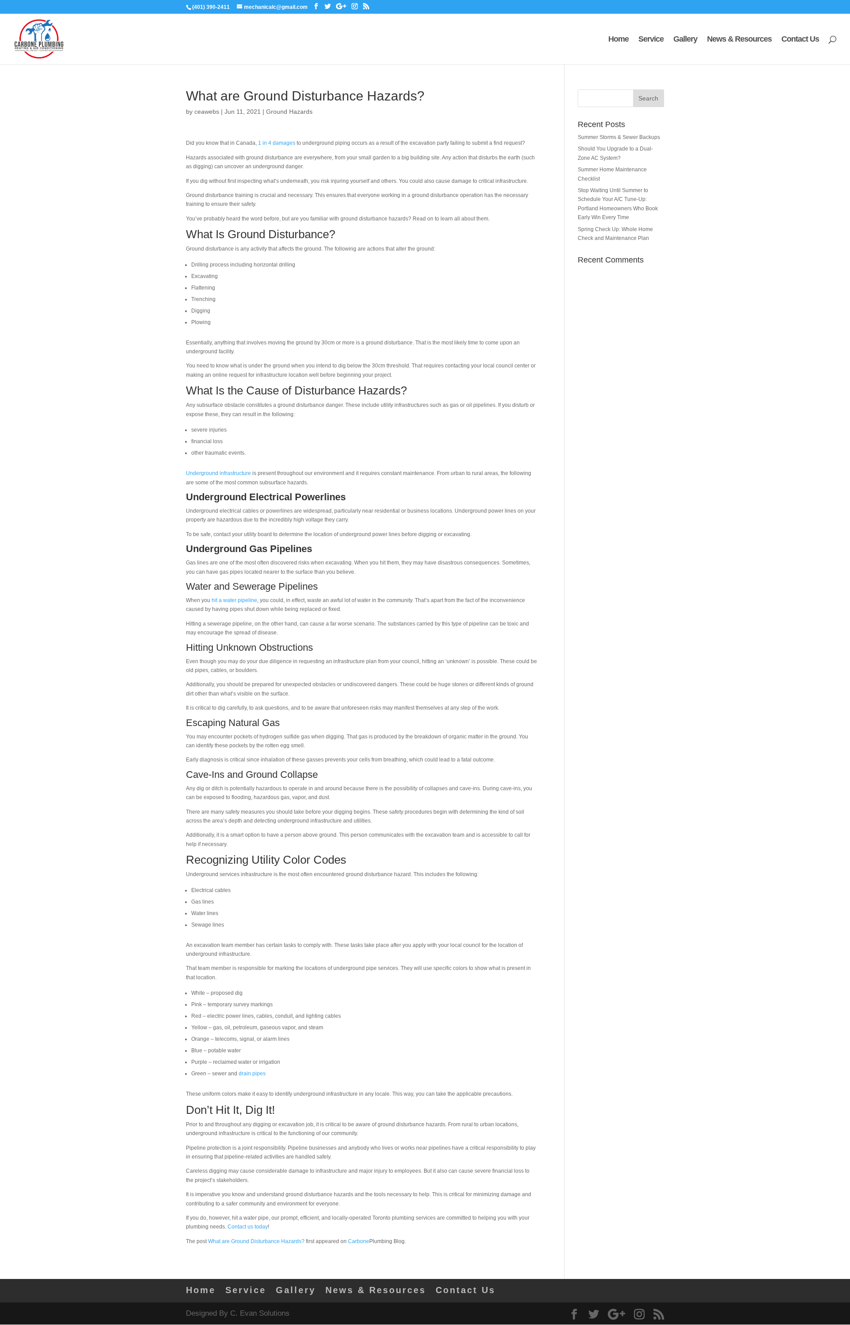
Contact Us (800, 39)
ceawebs (206, 111)
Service (651, 39)
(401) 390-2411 (211, 7)
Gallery (685, 39)
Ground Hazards (289, 111)
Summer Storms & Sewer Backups (619, 137)
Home (618, 39)
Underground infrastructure (218, 473)
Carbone (358, 1241)
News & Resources (739, 39)
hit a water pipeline (234, 600)
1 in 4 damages (276, 143)
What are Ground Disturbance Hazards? (256, 1241)
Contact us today (248, 1227)
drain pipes (252, 1073)
